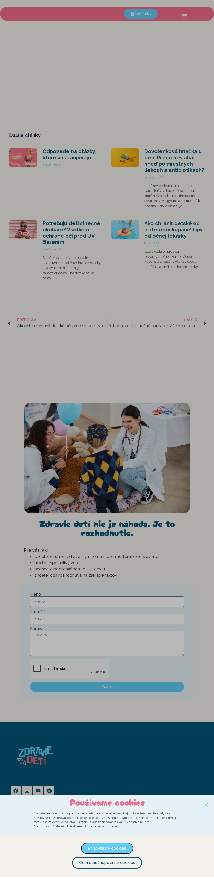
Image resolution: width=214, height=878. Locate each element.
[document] (107, 439)
